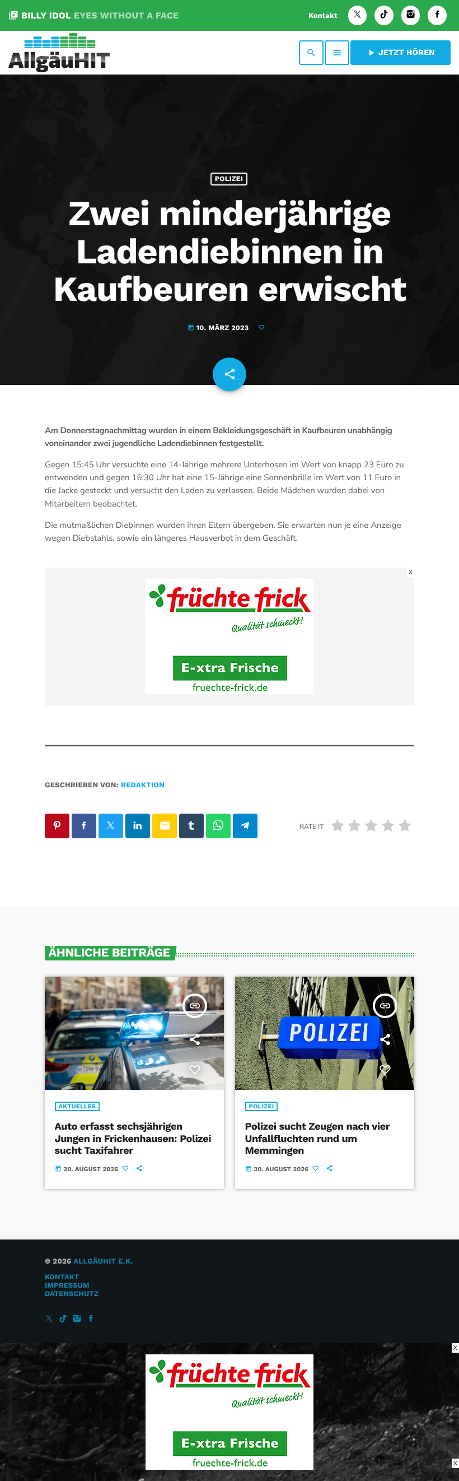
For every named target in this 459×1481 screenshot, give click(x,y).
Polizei (229, 179)
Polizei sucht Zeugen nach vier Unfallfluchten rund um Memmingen (317, 1139)
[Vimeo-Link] (59, 52)
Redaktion (143, 785)
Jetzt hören (400, 53)
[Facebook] (437, 15)
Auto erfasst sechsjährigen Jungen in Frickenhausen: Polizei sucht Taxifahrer (133, 1139)
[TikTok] (384, 15)
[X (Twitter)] (357, 15)
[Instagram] (410, 15)
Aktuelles (77, 1106)
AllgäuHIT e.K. (103, 1261)
